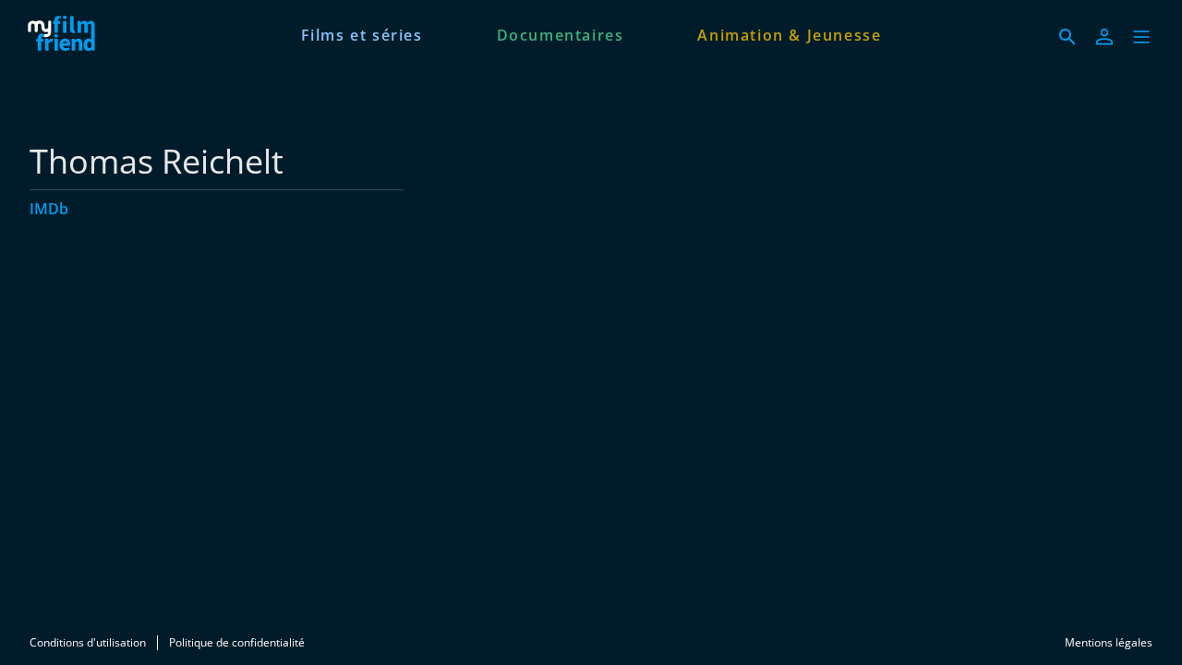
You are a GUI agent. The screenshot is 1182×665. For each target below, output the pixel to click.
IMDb (49, 209)
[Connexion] (1104, 36)
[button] (1141, 36)
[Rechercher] (1067, 36)
